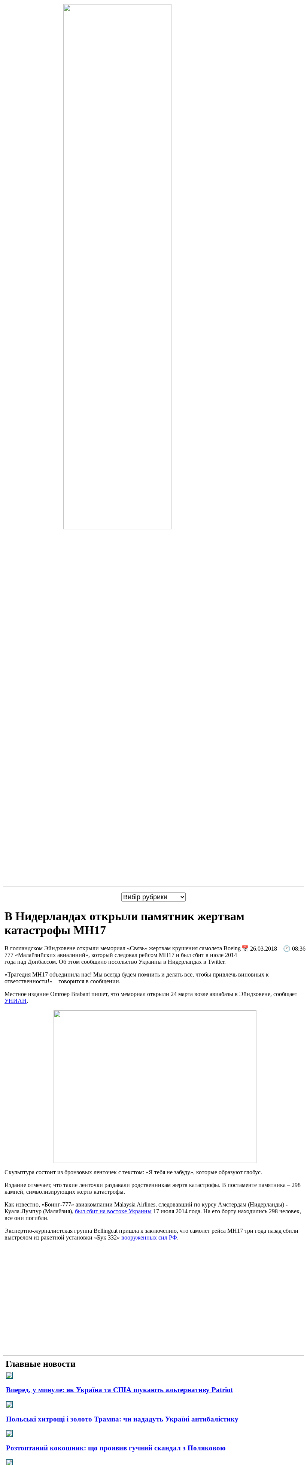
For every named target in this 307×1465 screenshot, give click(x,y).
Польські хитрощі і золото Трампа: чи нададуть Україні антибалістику (122, 1419)
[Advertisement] (153, 1299)
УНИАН (15, 1001)
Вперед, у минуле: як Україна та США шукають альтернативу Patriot (119, 1390)
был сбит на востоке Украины (113, 1211)
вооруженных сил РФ (149, 1237)
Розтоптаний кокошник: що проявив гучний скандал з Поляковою (116, 1448)
